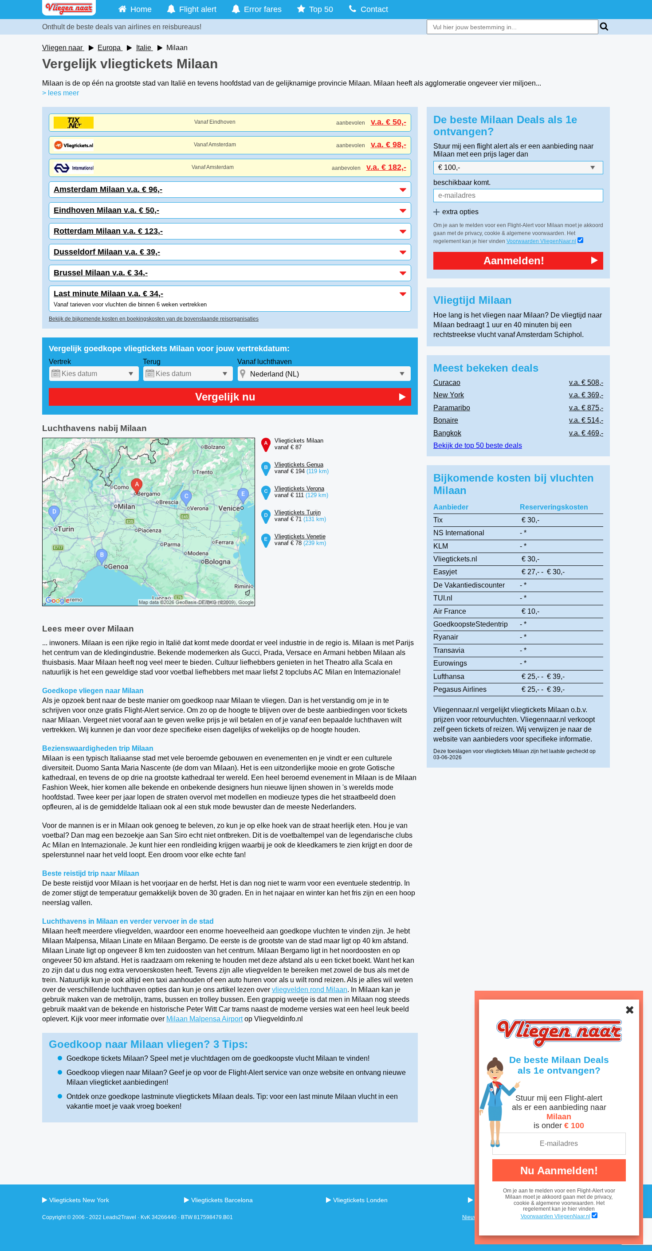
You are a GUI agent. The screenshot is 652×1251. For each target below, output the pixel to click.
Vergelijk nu (225, 397)
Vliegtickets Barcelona (222, 1200)
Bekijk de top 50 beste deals (477, 445)
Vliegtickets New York (79, 1200)
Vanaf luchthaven (264, 361)
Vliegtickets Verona (299, 488)
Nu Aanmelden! (559, 1170)
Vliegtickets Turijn (298, 512)
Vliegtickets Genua (299, 464)
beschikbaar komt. (462, 182)
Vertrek (60, 361)
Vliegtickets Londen (360, 1200)
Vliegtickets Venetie (300, 536)
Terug (152, 361)
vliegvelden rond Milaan (309, 989)
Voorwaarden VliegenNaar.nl (541, 241)
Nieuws (471, 1217)
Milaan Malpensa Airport (204, 1019)
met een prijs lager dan (492, 154)
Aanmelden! (513, 261)
